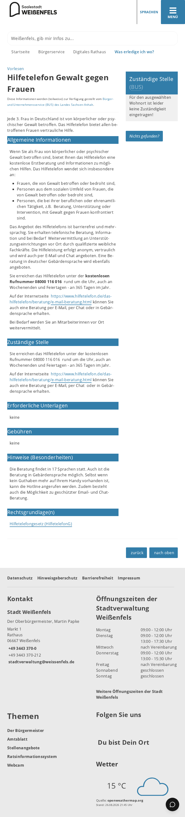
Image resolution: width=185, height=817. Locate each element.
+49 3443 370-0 (21, 648)
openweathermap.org (125, 800)
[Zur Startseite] (28, 9)
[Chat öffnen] (172, 804)
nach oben (164, 552)
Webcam (15, 765)
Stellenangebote (23, 748)
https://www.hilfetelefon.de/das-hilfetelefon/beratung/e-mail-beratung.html (61, 376)
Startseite (20, 51)
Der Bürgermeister (25, 730)
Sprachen (149, 12)
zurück (137, 552)
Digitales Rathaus (89, 51)
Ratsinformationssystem (32, 756)
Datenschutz (20, 578)
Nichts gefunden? (144, 136)
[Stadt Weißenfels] (48, 636)
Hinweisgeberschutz (57, 578)
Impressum (129, 578)
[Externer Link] (100, 726)
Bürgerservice (51, 51)
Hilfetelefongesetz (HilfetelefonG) (41, 523)
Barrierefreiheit (97, 578)
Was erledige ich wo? (134, 51)
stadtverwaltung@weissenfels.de (40, 661)
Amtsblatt (17, 739)
